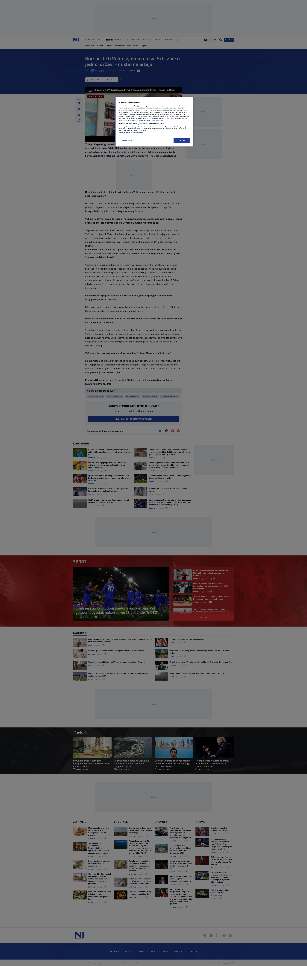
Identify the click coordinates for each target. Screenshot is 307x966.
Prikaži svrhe (127, 140)
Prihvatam (181, 140)
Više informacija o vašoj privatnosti (151, 120)
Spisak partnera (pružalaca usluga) (131, 132)
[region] (154, 121)
